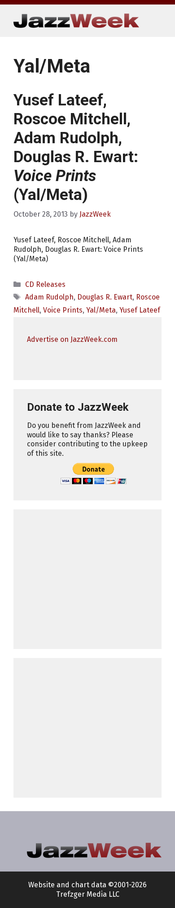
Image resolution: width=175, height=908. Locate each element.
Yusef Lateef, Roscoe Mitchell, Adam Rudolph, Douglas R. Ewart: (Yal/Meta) (75, 147)
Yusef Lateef (139, 310)
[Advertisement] (87, 579)
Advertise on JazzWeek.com (72, 339)
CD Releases (45, 284)
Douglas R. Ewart (104, 297)
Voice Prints (63, 310)
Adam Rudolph (49, 297)
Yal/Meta (101, 310)
